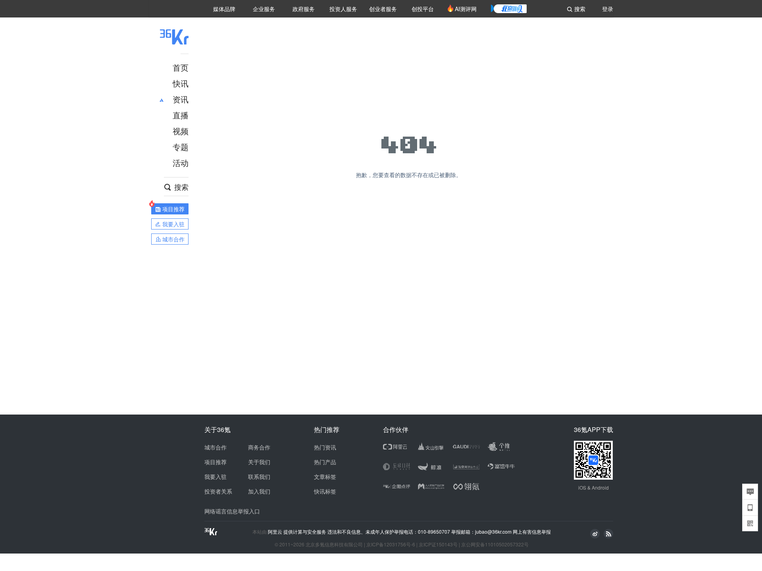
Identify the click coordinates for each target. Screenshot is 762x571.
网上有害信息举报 (532, 531)
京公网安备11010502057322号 (495, 544)
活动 (181, 162)
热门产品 (325, 462)
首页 (181, 67)
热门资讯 (325, 447)
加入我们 (259, 491)
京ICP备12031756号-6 (390, 544)
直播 (181, 115)
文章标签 (325, 476)
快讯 (181, 83)
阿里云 (275, 531)
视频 (181, 130)
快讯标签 (325, 491)
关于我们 (259, 462)
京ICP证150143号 (438, 544)
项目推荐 (215, 462)
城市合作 (215, 447)
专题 (181, 146)
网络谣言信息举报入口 (232, 511)
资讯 (181, 99)
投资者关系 (218, 491)
